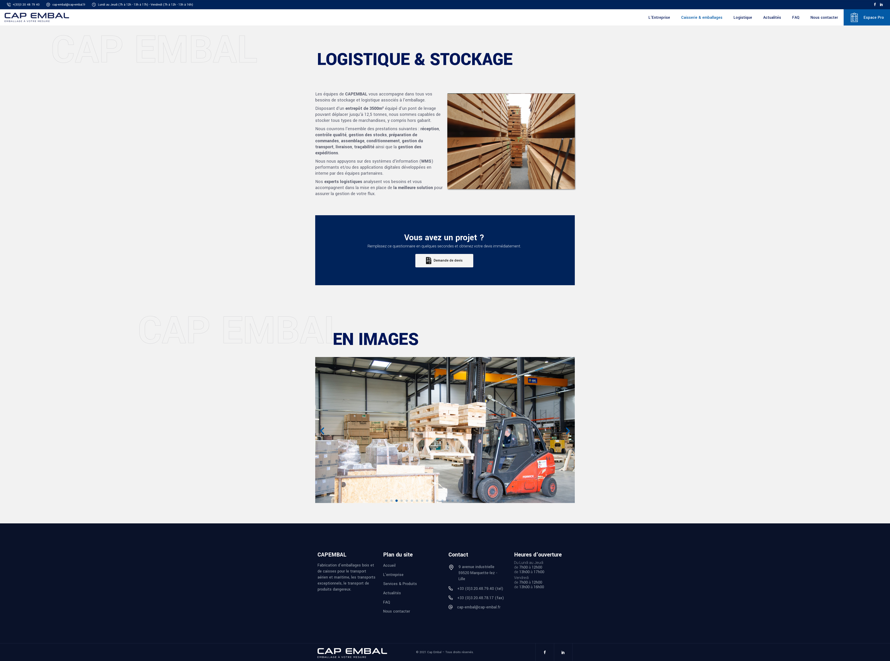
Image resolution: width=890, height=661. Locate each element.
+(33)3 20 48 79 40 (26, 5)
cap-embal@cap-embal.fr (68, 5)
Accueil (389, 565)
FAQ (386, 602)
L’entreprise (393, 574)
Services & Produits (400, 583)
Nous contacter (396, 611)
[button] (386, 501)
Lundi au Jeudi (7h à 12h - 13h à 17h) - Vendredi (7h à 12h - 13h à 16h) (145, 5)
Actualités (392, 593)
